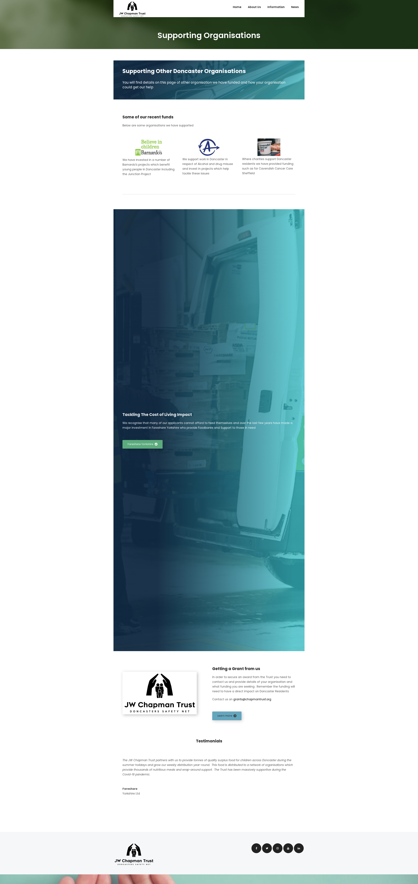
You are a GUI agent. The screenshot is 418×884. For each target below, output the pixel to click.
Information (276, 7)
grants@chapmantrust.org (252, 699)
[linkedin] (299, 848)
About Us (254, 7)
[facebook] (256, 848)
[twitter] (267, 848)
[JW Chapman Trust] (132, 9)
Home (237, 7)
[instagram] (277, 848)
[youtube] (288, 848)
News (295, 7)
